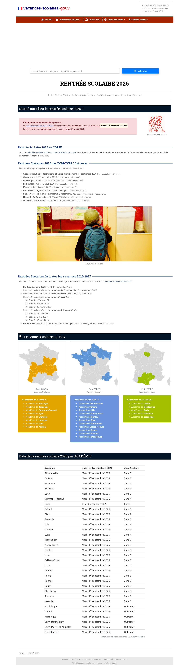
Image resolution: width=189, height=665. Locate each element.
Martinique (50, 616)
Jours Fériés (94, 19)
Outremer (129, 606)
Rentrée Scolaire (139, 19)
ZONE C (148, 399)
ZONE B (95, 399)
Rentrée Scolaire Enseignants (110, 95)
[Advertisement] (94, 44)
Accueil (48, 19)
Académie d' (91, 403)
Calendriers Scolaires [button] (69, 19)
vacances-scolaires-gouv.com (90, 663)
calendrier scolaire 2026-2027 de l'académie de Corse (51, 152)
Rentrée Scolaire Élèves (82, 95)
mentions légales (110, 663)
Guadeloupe (51, 606)
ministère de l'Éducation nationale (114, 659)
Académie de (37, 403)
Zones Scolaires (134, 95)
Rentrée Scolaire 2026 (58, 95)
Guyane (48, 611)
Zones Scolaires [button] (115, 19)
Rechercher (141, 71)
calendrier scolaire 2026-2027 (40, 125)
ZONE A (42, 399)
